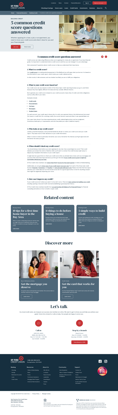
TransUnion (41, 168)
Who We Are (46, 370)
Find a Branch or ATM (79, 342)
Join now (15, 47)
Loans (13, 377)
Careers (45, 381)
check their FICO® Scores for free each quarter (61, 163)
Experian (35, 168)
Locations (45, 372)
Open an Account (99, 3)
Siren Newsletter (63, 370)
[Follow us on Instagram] (105, 361)
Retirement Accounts (17, 374)
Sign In (87, 3)
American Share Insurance (34, 381)
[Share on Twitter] (106, 56)
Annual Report (46, 379)
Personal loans (33, 103)
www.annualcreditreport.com (63, 168)
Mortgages (32, 108)
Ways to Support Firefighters (66, 372)
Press (44, 384)
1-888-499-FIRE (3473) (33, 360)
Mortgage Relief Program (33, 379)
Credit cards (32, 101)
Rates (29, 372)
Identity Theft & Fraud (80, 379)
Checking (14, 370)
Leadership (46, 377)
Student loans (33, 111)
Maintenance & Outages (81, 377)
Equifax (50, 168)
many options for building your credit (79, 182)
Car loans (31, 106)
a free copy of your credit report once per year (55, 166)
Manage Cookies (46, 393)
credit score (33, 72)
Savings (13, 372)
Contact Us (78, 370)
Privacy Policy (35, 393)
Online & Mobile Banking (33, 370)
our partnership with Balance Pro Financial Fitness (66, 187)
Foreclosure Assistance (33, 377)
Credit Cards (15, 379)
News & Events (47, 374)
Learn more (16, 228)
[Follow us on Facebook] (100, 361)
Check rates (27, 47)
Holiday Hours (78, 372)
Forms (29, 374)
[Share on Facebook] (102, 56)
